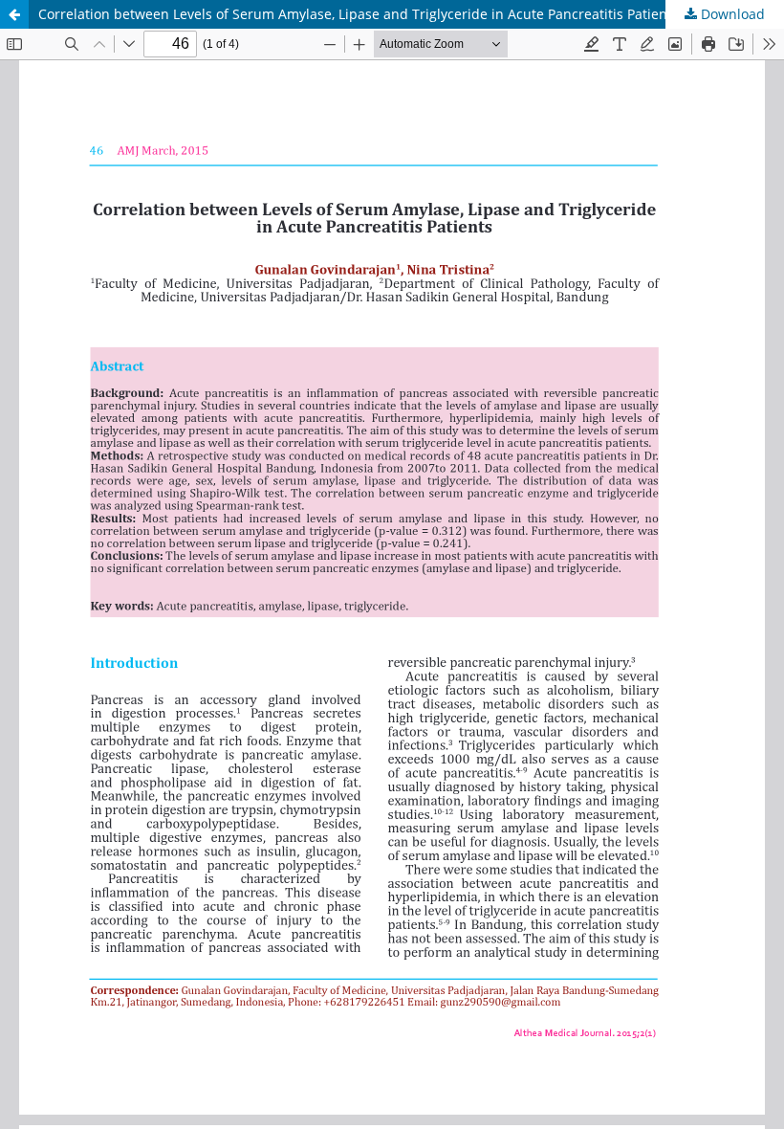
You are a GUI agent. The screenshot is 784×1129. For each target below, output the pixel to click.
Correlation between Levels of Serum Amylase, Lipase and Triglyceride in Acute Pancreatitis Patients (358, 14)
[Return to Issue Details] (14, 14)
